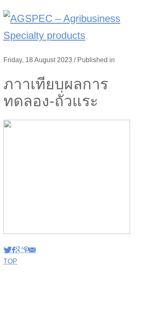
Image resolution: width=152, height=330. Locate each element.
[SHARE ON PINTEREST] (26, 249)
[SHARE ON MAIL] (32, 249)
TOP (10, 261)
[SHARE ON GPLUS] (20, 249)
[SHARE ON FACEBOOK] (14, 249)
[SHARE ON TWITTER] (7, 249)
